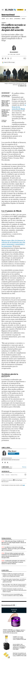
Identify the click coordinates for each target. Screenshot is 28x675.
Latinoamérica (17, 18)
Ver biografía (12, 453)
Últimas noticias (6, 538)
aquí (24, 485)
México (11, 18)
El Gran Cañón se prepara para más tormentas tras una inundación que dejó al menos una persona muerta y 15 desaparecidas (13, 555)
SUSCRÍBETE (20, 9)
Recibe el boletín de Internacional (11, 459)
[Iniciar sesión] (25, 10)
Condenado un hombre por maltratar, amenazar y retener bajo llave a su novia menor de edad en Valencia (13, 562)
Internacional (8, 15)
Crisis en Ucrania (4, 121)
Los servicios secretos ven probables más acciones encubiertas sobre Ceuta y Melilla (13, 595)
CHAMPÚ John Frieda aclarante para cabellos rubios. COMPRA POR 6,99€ (19, 638)
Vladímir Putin (14, 474)
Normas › (24, 467)
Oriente (23, 18)
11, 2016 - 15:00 (15, 54)
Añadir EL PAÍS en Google (9, 62)
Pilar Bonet (14, 52)
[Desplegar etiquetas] (25, 475)
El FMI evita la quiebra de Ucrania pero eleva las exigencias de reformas (6, 113)
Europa (3, 18)
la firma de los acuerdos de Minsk (19, 107)
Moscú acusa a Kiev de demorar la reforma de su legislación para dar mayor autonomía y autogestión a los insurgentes (13, 243)
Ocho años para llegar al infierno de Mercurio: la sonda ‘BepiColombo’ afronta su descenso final (14, 542)
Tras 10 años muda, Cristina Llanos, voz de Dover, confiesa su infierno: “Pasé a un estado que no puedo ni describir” (14, 580)
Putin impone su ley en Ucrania (6, 96)
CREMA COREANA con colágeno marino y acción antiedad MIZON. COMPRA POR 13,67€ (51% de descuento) (14, 631)
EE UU (7, 18)
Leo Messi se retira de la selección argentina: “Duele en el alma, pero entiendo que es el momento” (13, 548)
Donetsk (7, 474)
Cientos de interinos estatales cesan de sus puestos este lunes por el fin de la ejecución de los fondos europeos (14, 590)
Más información (5, 481)
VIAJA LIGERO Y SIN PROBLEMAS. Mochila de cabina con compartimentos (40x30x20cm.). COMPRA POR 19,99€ (19, 647)
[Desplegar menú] (3, 10)
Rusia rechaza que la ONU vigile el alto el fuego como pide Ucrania (6, 103)
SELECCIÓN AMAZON (14, 610)
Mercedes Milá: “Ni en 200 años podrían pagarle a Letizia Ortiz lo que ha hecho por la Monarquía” (14, 585)
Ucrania (4, 22)
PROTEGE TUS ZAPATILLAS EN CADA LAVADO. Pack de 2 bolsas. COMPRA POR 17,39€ (19, 654)
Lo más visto (5, 570)
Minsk (3, 474)
